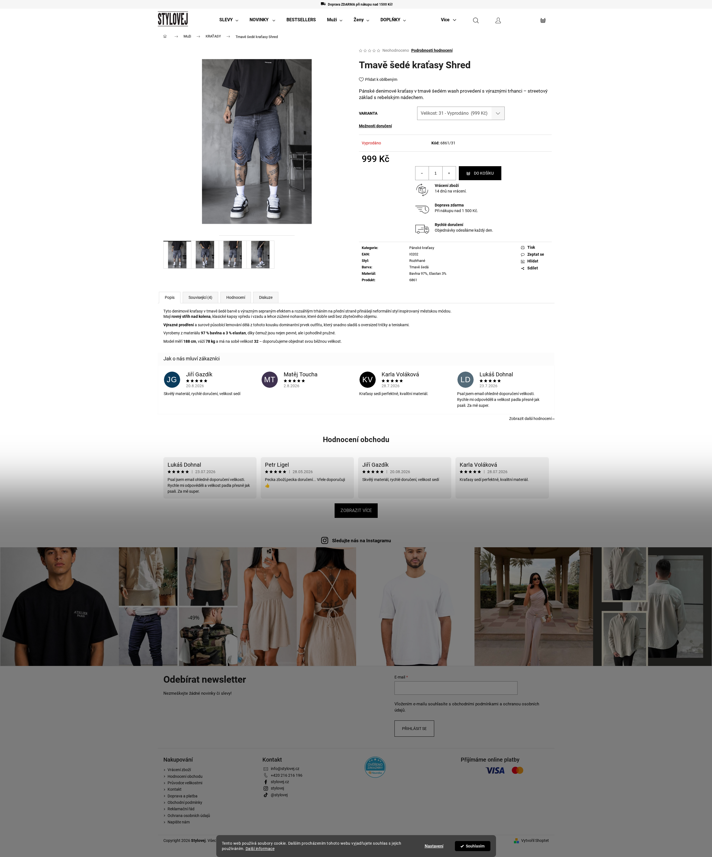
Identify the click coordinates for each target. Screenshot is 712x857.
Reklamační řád (181, 809)
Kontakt (175, 789)
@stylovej (279, 795)
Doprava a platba (183, 796)
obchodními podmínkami (475, 703)
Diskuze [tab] (265, 297)
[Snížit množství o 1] (422, 173)
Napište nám (179, 822)
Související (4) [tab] (200, 297)
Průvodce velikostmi (185, 783)
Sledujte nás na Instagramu (361, 540)
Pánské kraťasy (421, 248)
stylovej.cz (280, 781)
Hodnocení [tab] (235, 297)
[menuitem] (229, 20)
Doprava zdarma (449, 205)
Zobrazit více (356, 510)
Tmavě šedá (419, 267)
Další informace (260, 848)
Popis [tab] (170, 297)
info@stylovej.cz (285, 768)
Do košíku (484, 173)
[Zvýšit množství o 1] (449, 173)
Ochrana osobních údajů (189, 815)
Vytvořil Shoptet (535, 840)
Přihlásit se (414, 728)
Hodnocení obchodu (356, 439)
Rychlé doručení (449, 224)
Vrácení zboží (447, 185)
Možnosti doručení (375, 126)
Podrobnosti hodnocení (432, 50)
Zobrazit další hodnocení (530, 418)
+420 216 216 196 (286, 775)
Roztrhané (417, 261)
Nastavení (434, 846)
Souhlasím (475, 846)
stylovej (277, 788)
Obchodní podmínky (185, 802)
